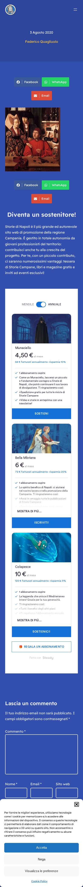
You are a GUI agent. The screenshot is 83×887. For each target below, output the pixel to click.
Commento (15, 731)
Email (45, 96)
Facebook (31, 82)
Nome (11, 784)
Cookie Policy (39, 881)
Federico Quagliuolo (41, 41)
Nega (41, 859)
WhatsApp (59, 82)
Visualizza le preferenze (41, 871)
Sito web (63, 784)
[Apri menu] (75, 9)
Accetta (41, 847)
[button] (76, 804)
